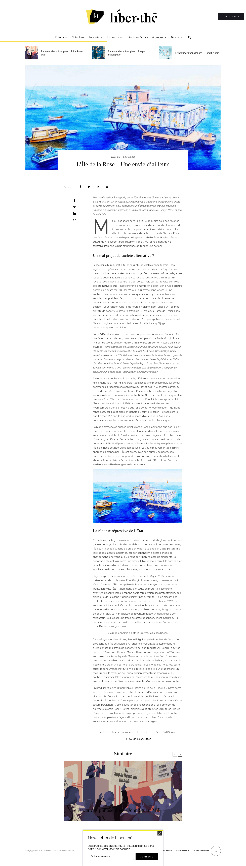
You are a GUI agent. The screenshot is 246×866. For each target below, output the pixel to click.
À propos (157, 37)
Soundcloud (182, 851)
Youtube (167, 851)
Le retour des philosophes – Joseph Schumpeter (126, 53)
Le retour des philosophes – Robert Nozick (197, 52)
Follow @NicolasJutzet (138, 738)
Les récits (113, 37)
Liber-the (115, 157)
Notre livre (78, 37)
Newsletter (177, 37)
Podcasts (94, 37)
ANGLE (71, 851)
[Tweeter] (89, 186)
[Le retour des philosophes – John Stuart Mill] (123, 791)
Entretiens (61, 37)
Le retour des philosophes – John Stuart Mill (62, 53)
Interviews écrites (137, 37)
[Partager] (80, 186)
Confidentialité (201, 851)
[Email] (107, 186)
